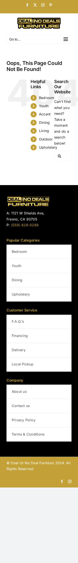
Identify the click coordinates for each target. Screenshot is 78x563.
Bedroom (46, 98)
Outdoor (46, 139)
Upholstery (48, 147)
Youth (44, 106)
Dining (44, 122)
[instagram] (70, 481)
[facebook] (62, 481)
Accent (44, 114)
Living (44, 131)
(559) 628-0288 (25, 225)
